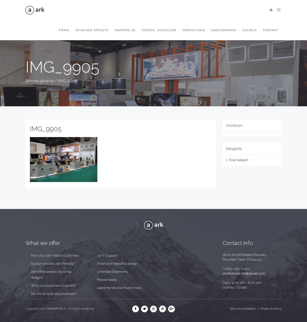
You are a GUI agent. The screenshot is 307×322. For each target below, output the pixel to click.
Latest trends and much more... (120, 288)
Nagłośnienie (223, 30)
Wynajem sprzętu (92, 30)
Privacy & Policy (271, 308)
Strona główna (39, 80)
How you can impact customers (55, 255)
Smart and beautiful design (117, 264)
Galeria (249, 30)
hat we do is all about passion (53, 294)
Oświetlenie (194, 30)
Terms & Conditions (243, 308)
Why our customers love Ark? (53, 286)
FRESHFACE (55, 308)
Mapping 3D (125, 30)
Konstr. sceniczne (159, 30)
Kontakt (270, 30)
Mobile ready (107, 280)
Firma (64, 30)
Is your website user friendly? (53, 264)
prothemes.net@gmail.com (244, 273)
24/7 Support (107, 255)
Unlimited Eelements (112, 272)
